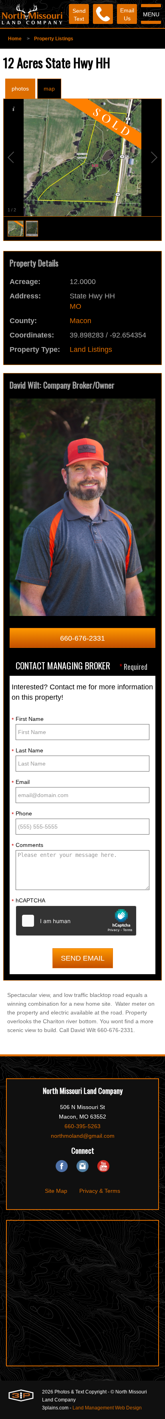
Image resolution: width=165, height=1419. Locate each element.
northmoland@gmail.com (83, 1136)
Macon (80, 321)
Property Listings (53, 38)
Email (21, 782)
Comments (27, 845)
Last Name (27, 750)
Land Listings (91, 349)
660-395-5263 (82, 1126)
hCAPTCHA (28, 900)
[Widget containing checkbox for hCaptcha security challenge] (76, 921)
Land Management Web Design (107, 1408)
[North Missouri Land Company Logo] (32, 14)
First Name (28, 719)
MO (75, 306)
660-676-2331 (82, 638)
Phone (22, 813)
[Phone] (103, 14)
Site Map (56, 1191)
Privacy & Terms (99, 1191)
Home (15, 38)
